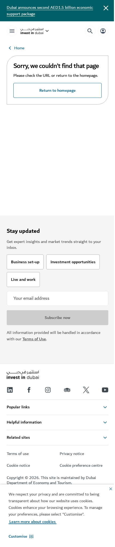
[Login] (103, 31)
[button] (21, 536)
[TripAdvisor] (67, 390)
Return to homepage (57, 90)
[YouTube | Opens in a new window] (105, 390)
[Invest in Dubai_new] (23, 375)
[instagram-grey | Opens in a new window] (48, 390)
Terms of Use (34, 339)
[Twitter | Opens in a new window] (86, 390)
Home (19, 48)
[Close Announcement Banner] (105, 7)
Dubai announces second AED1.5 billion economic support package (50, 10)
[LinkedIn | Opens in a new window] (10, 390)
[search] (90, 31)
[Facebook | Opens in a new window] (29, 390)
